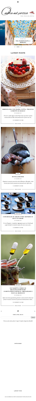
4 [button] (20, 47)
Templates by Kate (27, 396)
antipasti (18, 285)
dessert (18, 106)
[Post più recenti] (1, 311)
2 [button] (17, 47)
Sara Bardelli (30, 321)
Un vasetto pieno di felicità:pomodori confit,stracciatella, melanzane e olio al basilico (18, 290)
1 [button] (15, 47)
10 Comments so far (18, 120)
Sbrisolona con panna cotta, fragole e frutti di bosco (18, 110)
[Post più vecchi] (34, 311)
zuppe (18, 173)
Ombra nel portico (12, 396)
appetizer (18, 213)
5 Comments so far (18, 185)
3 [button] (18, 47)
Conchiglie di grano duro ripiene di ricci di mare (18, 217)
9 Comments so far (18, 227)
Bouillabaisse (18, 176)
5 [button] (22, 47)
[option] (18, 32)
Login (17, 321)
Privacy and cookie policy (9, 321)
